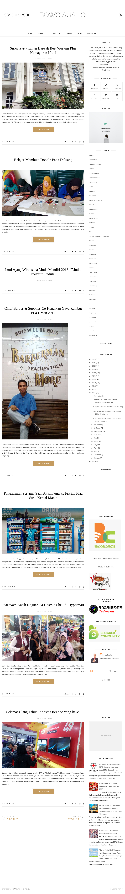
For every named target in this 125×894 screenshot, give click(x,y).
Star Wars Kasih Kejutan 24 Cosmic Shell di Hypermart (43, 605)
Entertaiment (94, 173)
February (97, 455)
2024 (94, 366)
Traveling (92, 281)
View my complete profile (109, 658)
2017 (94, 389)
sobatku (92, 331)
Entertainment (94, 178)
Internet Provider (96, 200)
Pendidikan (93, 259)
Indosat (92, 191)
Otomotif (92, 254)
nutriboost (93, 317)
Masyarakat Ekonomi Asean (99, 236)
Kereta (91, 214)
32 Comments (9, 290)
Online (91, 250)
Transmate (93, 277)
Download (92, 33)
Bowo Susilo (107, 655)
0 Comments (9, 251)
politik (91, 326)
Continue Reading (43, 129)
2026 (94, 359)
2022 (94, 373)
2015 (94, 461)
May (95, 445)
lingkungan (93, 313)
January (97, 458)
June (96, 441)
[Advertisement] (106, 494)
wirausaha (93, 335)
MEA (91, 232)
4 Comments (9, 142)
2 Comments (9, 475)
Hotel (91, 187)
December (98, 396)
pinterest (94, 98)
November (98, 425)
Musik (91, 241)
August (97, 434)
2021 (94, 376)
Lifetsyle (56, 33)
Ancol (91, 155)
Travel (69, 33)
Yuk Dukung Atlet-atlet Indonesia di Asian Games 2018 (109, 786)
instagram (117, 88)
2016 (94, 393)
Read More (106, 70)
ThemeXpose (23, 889)
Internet (92, 196)
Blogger (116, 558)
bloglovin (105, 98)
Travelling (93, 286)
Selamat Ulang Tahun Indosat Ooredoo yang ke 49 (43, 712)
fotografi (92, 299)
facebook (94, 88)
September (98, 431)
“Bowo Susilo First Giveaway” (110, 850)
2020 (94, 379)
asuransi (92, 290)
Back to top (115, 889)
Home (30, 33)
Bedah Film (93, 160)
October (97, 428)
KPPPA (92, 205)
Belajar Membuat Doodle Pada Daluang (43, 160)
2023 (94, 369)
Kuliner (92, 223)
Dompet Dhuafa (95, 164)
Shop (79, 33)
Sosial (91, 268)
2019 (94, 383)
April (95, 448)
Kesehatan (93, 218)
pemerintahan (94, 322)
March (96, 451)
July (95, 438)
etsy (117, 98)
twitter (105, 88)
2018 (94, 386)
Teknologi (93, 272)
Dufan (91, 169)
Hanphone (93, 182)
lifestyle (92, 308)
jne (90, 304)
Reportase (93, 263)
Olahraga (92, 245)
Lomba (91, 227)
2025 (94, 363)
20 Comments (9, 587)
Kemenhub (93, 209)
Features (42, 33)
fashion (92, 295)
